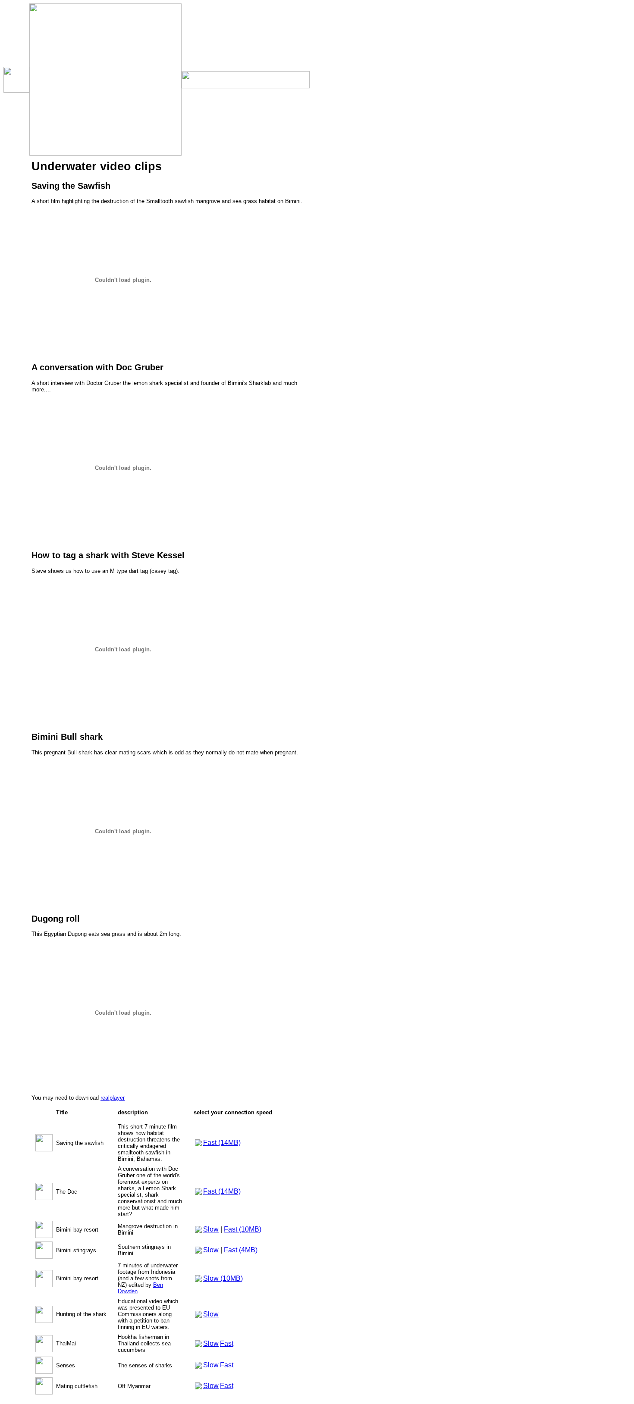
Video (16, 218)
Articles (17, 202)
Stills (17, 233)
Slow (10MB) (223, 1278)
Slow (211, 1229)
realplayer (112, 1097)
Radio (16, 249)
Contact (16, 280)
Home (16, 166)
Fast (226, 1343)
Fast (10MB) (242, 1229)
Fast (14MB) (222, 1142)
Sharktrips (16, 184)
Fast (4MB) (240, 1250)
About (16, 264)
